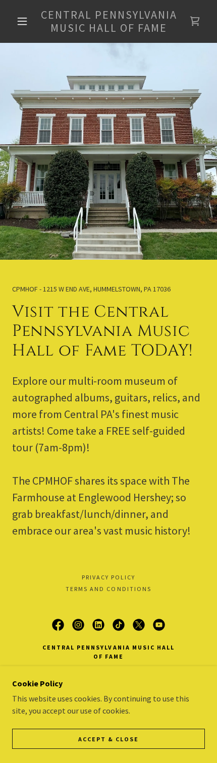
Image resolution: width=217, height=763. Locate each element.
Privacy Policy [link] (108, 577)
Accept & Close (108, 739)
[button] (22, 21)
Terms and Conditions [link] (108, 589)
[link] (109, 21)
